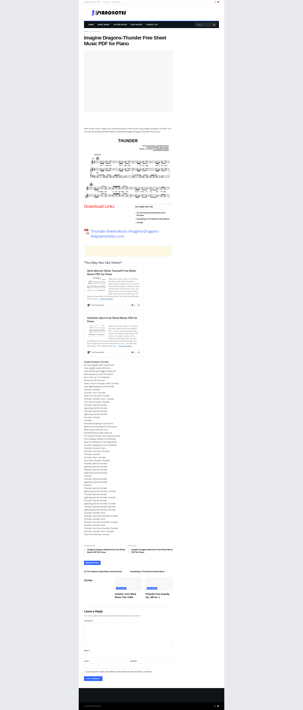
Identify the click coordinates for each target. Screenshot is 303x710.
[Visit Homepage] (105, 12)
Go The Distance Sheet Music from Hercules (103, 572)
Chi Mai (140, 223)
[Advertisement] (128, 121)
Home (91, 25)
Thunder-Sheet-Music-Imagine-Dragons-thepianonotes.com (125, 234)
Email (87, 661)
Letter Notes (120, 25)
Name (87, 650)
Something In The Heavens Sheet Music (153, 219)
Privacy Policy (116, 2)
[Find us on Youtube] (218, 2)
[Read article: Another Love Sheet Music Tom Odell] (128, 584)
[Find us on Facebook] (215, 2)
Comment (89, 621)
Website (133, 661)
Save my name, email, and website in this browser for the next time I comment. (119, 672)
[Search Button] (214, 25)
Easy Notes (136, 25)
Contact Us (106, 2)
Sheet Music (104, 25)
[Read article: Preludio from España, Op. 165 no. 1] (159, 584)
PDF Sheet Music (95, 31)
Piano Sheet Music (95, 706)
